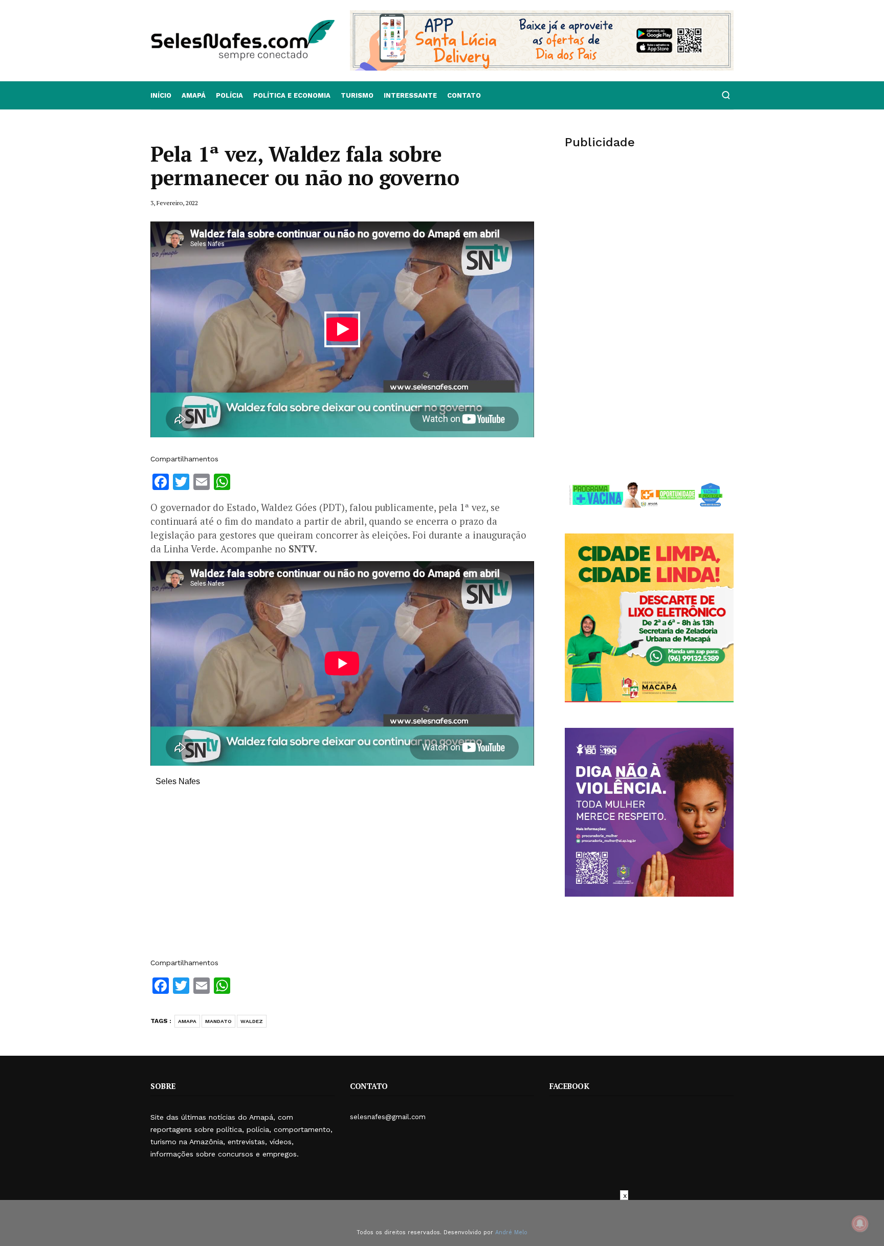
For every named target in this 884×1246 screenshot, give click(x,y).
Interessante (410, 95)
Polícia (229, 95)
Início (160, 95)
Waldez (251, 1021)
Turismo (357, 95)
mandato (218, 1021)
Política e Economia (291, 95)
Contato (464, 95)
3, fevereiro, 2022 (174, 203)
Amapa (187, 1021)
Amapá (194, 95)
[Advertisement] (342, 877)
